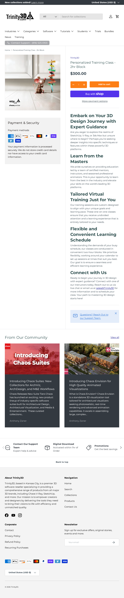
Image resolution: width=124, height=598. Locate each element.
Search (68, 489)
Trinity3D (74, 58)
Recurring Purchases (16, 547)
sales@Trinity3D (105, 288)
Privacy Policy (12, 536)
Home (7, 50)
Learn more (37, 2)
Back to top (62, 462)
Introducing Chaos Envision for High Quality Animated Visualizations (90, 385)
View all (115, 337)
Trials (98, 31)
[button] (117, 16)
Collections (70, 495)
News (8, 37)
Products (69, 501)
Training (19, 37)
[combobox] (71, 16)
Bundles (109, 31)
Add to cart (104, 84)
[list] (33, 83)
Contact (9, 530)
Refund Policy (12, 541)
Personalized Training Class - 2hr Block (28, 50)
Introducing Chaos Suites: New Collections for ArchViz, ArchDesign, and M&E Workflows (32, 385)
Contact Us (70, 506)
